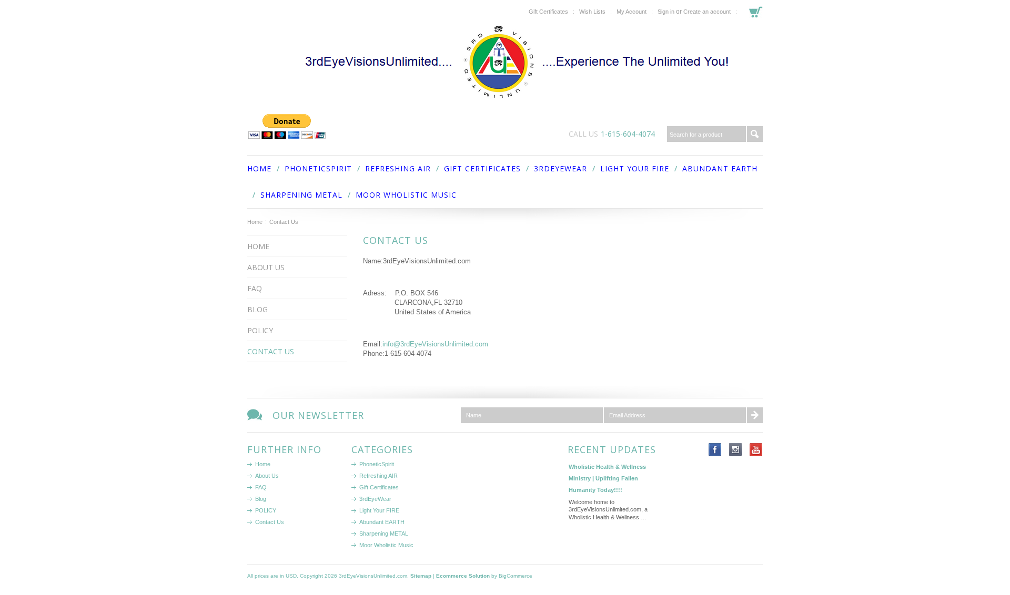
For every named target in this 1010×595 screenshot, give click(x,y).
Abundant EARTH (720, 168)
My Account (632, 11)
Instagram (735, 449)
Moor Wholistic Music (406, 195)
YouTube (756, 449)
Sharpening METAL (301, 195)
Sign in (666, 11)
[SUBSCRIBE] (755, 415)
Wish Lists (592, 11)
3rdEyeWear (560, 168)
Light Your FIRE (634, 168)
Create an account (707, 11)
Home (254, 222)
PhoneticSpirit (318, 168)
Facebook (715, 449)
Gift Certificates (548, 11)
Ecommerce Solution (463, 576)
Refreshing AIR (398, 168)
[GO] (755, 134)
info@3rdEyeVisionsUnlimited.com (435, 344)
